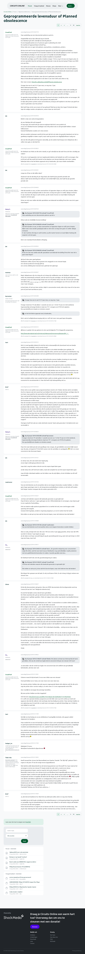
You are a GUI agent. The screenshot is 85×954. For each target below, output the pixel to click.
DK (6, 116)
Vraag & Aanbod (39, 6)
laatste (78, 25)
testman (7, 272)
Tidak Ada (8, 757)
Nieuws (48, 6)
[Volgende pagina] (70, 25)
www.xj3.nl (7, 549)
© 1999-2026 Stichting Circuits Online (14, 950)
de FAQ (28, 822)
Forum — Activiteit (11, 848)
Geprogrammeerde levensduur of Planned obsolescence (46, 11)
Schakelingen (33, 937)
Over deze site (54, 937)
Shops (54, 6)
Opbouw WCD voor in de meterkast (18, 852)
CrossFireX (8, 32)
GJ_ (6, 545)
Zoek (24, 841)
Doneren (35, 927)
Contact (32, 943)
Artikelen (32, 935)
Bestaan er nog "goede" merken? (18, 857)
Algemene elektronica (24, 11)
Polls (51, 939)
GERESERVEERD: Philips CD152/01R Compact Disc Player (24, 882)
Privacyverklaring (76, 950)
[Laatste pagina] (73, 25)
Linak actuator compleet (15, 892)
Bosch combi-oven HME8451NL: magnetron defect (22, 862)
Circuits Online (8, 11)
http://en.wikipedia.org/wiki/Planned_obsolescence (47, 82)
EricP (6, 387)
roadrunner (8, 482)
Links (31, 941)
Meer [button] (59, 6)
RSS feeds (52, 941)
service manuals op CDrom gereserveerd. (20, 877)
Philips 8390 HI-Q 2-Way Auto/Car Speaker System (22, 887)
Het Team (52, 935)
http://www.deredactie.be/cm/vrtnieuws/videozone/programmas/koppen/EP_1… (45, 333)
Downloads (33, 939)
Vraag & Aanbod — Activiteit (13, 873)
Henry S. (7, 209)
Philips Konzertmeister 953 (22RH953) (19, 867)
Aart (6, 342)
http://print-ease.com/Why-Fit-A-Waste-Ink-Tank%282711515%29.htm (50, 696)
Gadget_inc (8, 743)
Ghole (7, 584)
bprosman (8, 296)
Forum (30, 6)
